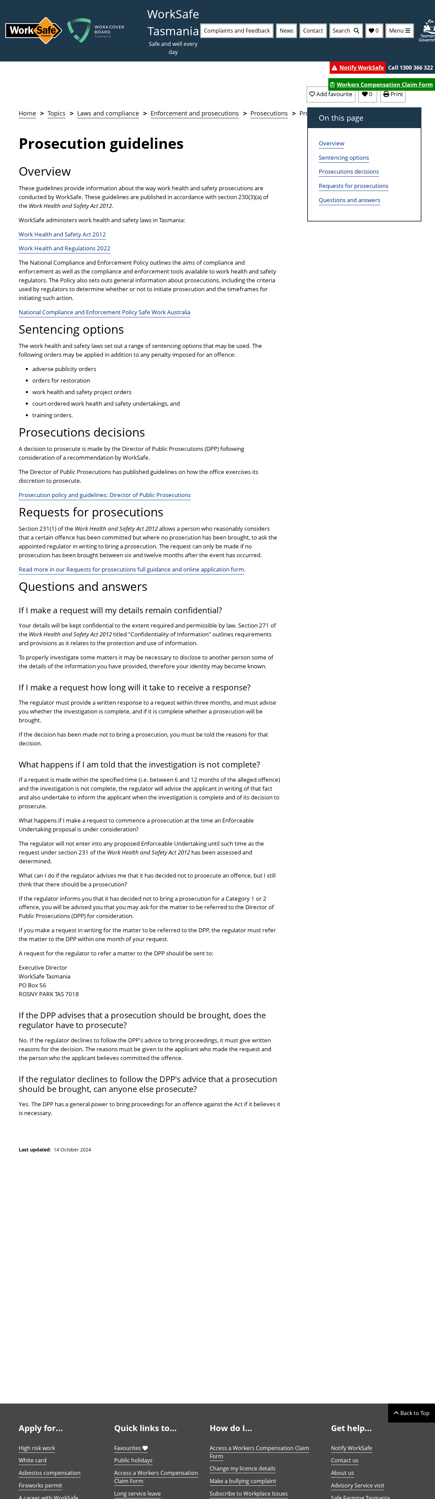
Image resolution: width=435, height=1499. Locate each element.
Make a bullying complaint (243, 1481)
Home (27, 113)
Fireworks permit (40, 1485)
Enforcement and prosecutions (195, 113)
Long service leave (137, 1493)
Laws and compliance (108, 113)
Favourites (128, 1448)
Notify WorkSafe (362, 67)
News (287, 30)
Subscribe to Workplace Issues (249, 1493)
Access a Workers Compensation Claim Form (156, 1477)
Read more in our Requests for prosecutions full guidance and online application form (131, 569)
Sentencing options (344, 157)
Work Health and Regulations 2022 (64, 248)
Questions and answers (349, 200)
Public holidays (133, 1460)
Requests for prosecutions (353, 186)
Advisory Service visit (357, 1485)
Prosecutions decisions (349, 171)
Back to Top (414, 1413)
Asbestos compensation (50, 1473)
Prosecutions (269, 113)
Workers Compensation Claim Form (385, 84)
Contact (313, 30)
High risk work (37, 1448)
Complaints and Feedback (237, 30)
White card (33, 1460)
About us (342, 1473)
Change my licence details (243, 1468)
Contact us (345, 1460)
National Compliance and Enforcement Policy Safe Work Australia (104, 312)
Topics (57, 113)
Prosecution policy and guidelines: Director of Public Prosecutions (105, 495)
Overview (331, 143)
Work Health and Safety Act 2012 (62, 234)
